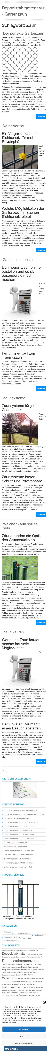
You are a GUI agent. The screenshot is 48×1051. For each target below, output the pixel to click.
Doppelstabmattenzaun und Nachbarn (19, 826)
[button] (44, 1002)
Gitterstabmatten (25, 982)
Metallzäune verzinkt (15, 990)
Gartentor (19, 975)
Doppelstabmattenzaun (23, 933)
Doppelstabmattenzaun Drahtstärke (18, 830)
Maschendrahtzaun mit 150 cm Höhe (18, 863)
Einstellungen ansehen (24, 1042)
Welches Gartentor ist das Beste (16, 842)
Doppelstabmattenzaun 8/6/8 (10, 964)
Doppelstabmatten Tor (22, 957)
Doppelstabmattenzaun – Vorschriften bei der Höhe (24, 814)
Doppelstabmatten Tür (36, 957)
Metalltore (32, 987)
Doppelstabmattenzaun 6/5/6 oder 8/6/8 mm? (21, 822)
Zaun (21, 995)
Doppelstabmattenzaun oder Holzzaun (19, 838)
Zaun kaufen (13, 632)
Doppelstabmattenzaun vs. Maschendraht (20, 834)
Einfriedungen (26, 972)
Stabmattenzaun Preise (9, 992)
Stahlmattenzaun (21, 992)
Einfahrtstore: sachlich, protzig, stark (18, 867)
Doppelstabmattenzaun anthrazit (30, 964)
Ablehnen (24, 1036)
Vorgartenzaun (15, 126)
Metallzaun (39, 987)
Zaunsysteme (14, 398)
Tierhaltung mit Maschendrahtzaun (17, 858)
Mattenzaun (23, 986)
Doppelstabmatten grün (9, 957)
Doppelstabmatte (33, 950)
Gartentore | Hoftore (12, 937)
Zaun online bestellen (21, 259)
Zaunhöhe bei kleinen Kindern (15, 846)
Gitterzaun (37, 981)
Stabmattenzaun (37, 990)
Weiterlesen (41, 116)
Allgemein (8, 932)
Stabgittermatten (27, 990)
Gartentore (38, 935)
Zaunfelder (37, 995)
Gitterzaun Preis (6, 984)
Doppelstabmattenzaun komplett (11, 967)
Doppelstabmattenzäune (14, 972)
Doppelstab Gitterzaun (8, 950)
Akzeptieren (24, 1029)
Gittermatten (14, 982)
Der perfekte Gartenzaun (23, 33)
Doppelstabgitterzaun (22, 950)
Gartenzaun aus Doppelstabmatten (26, 979)
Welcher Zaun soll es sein (20, 526)
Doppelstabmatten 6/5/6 (35, 954)
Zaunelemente (28, 995)
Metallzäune (5, 990)
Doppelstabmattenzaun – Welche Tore (19, 850)
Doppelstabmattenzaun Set (20, 969)
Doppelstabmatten (14, 953)
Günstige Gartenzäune (18, 984)
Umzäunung (30, 992)
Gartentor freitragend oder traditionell (18, 854)
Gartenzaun (26, 938)
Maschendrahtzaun (11, 940)
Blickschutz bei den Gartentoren (16, 818)
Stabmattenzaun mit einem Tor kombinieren (21, 810)
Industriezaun (30, 984)
